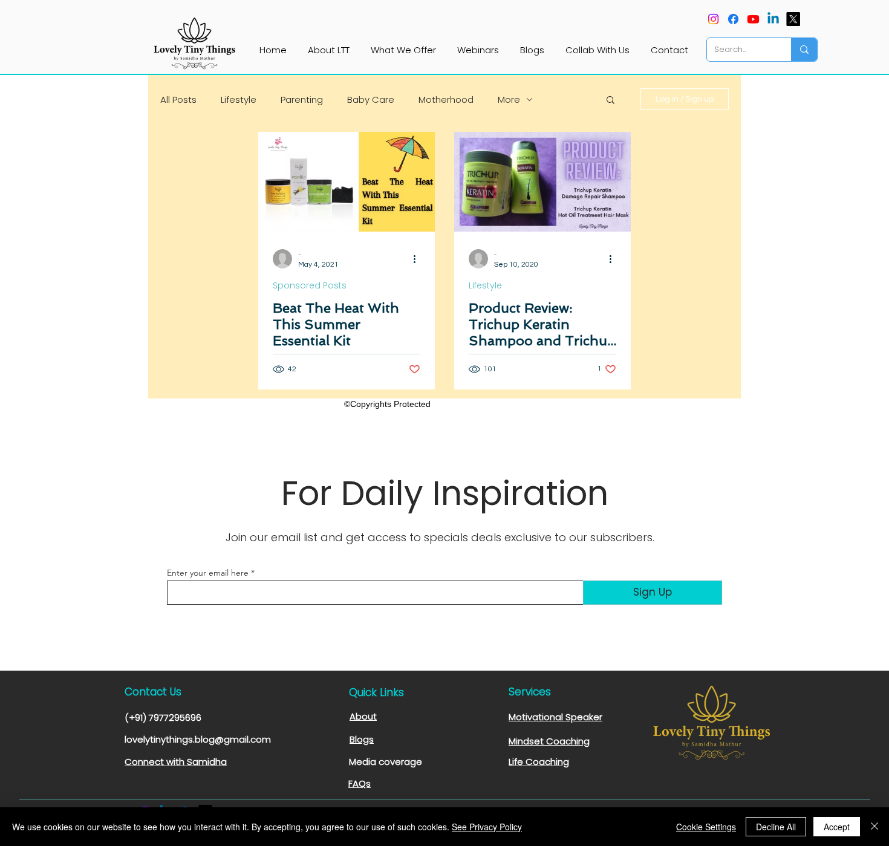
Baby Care (370, 99)
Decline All (776, 827)
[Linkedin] (773, 19)
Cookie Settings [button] (706, 827)
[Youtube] (753, 19)
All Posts (178, 99)
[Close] (874, 826)
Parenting (302, 99)
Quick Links (376, 692)
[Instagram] (713, 19)
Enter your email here (208, 572)
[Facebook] (733, 19)
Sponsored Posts (310, 285)
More (509, 99)
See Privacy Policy (487, 827)
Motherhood (446, 99)
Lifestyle (238, 99)
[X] (793, 19)
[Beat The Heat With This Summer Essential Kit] (346, 182)
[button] (610, 100)
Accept (837, 827)
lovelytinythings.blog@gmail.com (198, 739)
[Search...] (804, 49)
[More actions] (418, 259)
